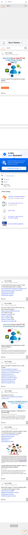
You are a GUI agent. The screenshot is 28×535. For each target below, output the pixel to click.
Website (6, 182)
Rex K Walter (8, 53)
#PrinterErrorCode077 (7, 321)
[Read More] (27, 298)
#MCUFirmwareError (7, 374)
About (8, 6)
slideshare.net (6, 82)
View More (14, 526)
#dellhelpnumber (6, 438)
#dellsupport (5, 440)
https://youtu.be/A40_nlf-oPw (9, 435)
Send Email (6, 179)
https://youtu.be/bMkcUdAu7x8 (10, 311)
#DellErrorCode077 (7, 314)
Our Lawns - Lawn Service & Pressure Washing (15, 217)
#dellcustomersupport (7, 436)
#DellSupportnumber (7, 293)
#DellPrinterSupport (7, 295)
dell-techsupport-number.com (10, 414)
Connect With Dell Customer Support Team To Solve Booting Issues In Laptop (14, 466)
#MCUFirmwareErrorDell (8, 379)
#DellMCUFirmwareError (8, 376)
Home (3, 6)
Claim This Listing (13, 168)
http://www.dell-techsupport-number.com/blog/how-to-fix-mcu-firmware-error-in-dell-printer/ (11, 370)
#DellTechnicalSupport (8, 292)
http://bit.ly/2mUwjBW (7, 491)
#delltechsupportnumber (8, 496)
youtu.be (5, 348)
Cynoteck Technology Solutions (16, 196)
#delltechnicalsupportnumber (10, 492)
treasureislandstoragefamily (15, 224)
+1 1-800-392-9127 (9, 176)
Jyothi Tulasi (11, 210)
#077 (2, 313)
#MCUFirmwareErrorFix (8, 383)
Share (4, 93)
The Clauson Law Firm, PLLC (15, 203)
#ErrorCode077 (5, 316)
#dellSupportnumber (7, 494)
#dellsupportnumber (7, 441)
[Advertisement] (14, 23)
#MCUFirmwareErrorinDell (9, 377)
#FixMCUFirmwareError (8, 381)
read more (5, 88)
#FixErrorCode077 (6, 319)
